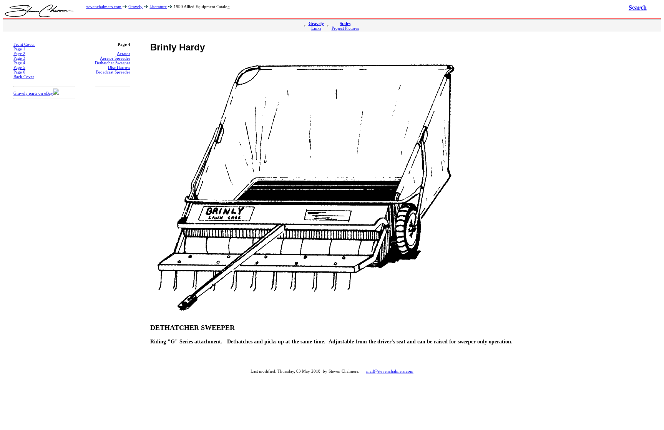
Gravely (135, 6)
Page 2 (19, 53)
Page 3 (19, 58)
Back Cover (23, 76)
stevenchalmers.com (103, 6)
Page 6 (19, 72)
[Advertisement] (44, 220)
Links (316, 28)
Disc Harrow (119, 67)
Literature (158, 6)
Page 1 (19, 49)
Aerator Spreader (115, 58)
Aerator (123, 53)
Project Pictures (345, 28)
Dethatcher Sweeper (112, 62)
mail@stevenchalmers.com (389, 371)
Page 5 (19, 67)
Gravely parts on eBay (33, 93)
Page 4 (19, 62)
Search (638, 7)
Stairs (345, 23)
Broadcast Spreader (113, 72)
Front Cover (24, 44)
